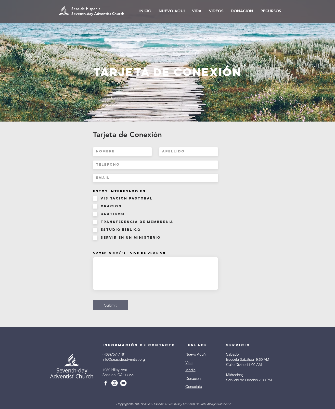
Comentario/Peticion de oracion (129, 252)
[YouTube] (123, 383)
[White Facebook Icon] (106, 383)
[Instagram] (114, 383)
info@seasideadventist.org (124, 359)
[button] (171, 11)
